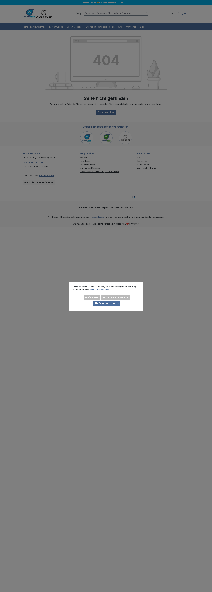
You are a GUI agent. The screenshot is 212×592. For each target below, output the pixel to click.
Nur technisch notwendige (115, 297)
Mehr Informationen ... (100, 289)
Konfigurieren (92, 297)
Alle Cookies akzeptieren (107, 303)
